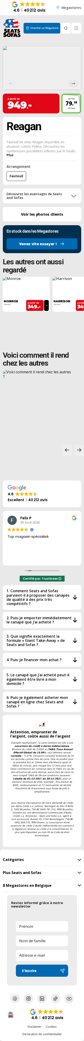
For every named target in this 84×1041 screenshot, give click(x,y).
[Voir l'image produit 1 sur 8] (42, 68)
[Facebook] (15, 998)
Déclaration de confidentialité (42, 1034)
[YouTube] (69, 998)
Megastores (71, 7)
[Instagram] (28, 998)
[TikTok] (55, 998)
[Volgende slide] (79, 450)
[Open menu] (76, 28)
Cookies (51, 1026)
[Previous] (11, 83)
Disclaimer (35, 1026)
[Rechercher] (66, 28)
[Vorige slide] (67, 450)
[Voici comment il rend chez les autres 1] (38, 405)
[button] (29, 7)
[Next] (73, 83)
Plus (10, 155)
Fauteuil (16, 176)
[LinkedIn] (42, 998)
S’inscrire (29, 970)
